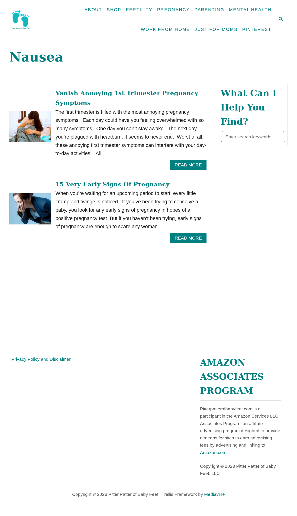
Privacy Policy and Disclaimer (41, 359)
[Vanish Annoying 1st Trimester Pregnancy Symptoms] (30, 129)
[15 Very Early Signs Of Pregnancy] (30, 211)
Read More (191, 166)
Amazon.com (213, 452)
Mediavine (214, 494)
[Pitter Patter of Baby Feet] (36, 19)
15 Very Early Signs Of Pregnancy (112, 184)
